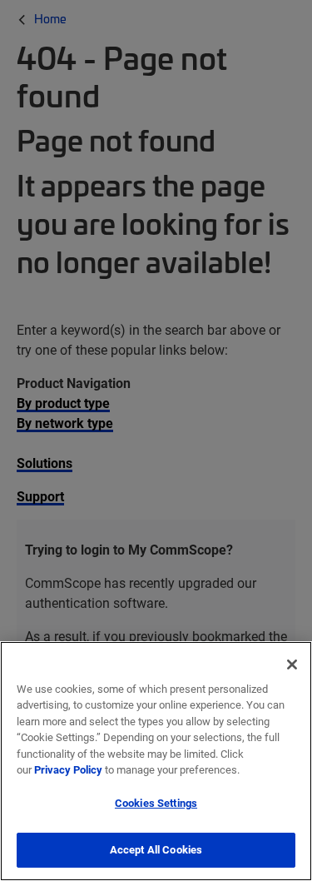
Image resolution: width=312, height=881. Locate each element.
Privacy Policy (68, 769)
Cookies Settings (156, 802)
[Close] (292, 664)
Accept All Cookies (156, 849)
